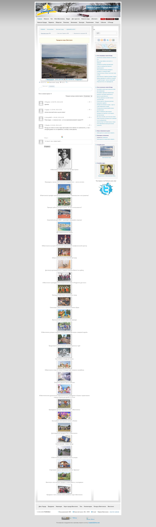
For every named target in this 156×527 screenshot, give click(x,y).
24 (62, 79)
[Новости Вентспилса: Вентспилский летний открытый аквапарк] (64, 317)
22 (59, 79)
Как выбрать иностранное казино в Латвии (64, 421)
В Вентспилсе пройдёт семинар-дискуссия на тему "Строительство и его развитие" (64, 195)
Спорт (97, 22)
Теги (81, 506)
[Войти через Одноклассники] (65, 137)
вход (102, 18)
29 (71, 79)
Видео (68, 19)
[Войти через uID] (49, 137)
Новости (46, 19)
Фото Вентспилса (59, 19)
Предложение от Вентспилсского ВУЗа (106, 175)
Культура (81, 22)
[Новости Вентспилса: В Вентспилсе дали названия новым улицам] (64, 455)
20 (56, 79)
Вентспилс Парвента (62, 33)
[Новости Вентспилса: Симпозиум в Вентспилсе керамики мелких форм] (64, 305)
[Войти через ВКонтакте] (53, 137)
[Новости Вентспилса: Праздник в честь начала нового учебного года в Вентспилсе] (64, 492)
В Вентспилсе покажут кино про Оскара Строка (64, 169)
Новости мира (85, 19)
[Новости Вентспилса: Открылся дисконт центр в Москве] (64, 380)
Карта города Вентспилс (71, 506)
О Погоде (110, 22)
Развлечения (90, 22)
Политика (66, 22)
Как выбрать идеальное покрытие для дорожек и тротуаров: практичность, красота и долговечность (105, 94)
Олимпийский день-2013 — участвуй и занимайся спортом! (64, 220)
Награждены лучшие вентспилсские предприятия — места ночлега (64, 182)
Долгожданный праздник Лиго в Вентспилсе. (64, 433)
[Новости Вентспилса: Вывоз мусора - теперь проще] (64, 441)
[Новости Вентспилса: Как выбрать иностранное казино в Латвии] (64, 418)
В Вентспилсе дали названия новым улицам (64, 457)
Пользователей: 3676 (65, 512)
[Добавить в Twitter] (108, 40)
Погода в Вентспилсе (100, 506)
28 (69, 79)
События (103, 22)
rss (117, 18)
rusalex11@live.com (94, 522)
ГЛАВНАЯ (43, 29)
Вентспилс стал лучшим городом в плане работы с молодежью (64, 482)
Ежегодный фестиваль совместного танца (64, 295)
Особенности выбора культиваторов (105, 64)
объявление (105, 137)
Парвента (51, 22)
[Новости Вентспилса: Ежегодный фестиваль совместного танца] (64, 293)
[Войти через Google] (62, 137)
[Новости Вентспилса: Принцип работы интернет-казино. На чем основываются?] (64, 205)
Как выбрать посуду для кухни (64, 359)
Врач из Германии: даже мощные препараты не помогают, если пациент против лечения (105, 113)
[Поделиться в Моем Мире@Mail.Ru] (113, 40)
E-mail (94, 512)
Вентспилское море (106, 157)
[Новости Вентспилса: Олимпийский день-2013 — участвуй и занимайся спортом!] (64, 217)
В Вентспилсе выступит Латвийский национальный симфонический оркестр (64, 246)
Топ (52, 19)
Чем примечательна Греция (64, 232)
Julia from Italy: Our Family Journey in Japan (106, 121)
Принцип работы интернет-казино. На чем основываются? (64, 207)
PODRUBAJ (47, 512)
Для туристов (76, 19)
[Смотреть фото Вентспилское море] (106, 155)
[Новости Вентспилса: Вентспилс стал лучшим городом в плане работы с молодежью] (64, 480)
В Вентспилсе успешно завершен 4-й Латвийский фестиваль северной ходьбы (64, 332)
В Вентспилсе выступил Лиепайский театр (64, 258)
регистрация (110, 18)
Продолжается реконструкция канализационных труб (64, 345)
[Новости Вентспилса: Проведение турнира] (64, 407)
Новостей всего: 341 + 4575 (82, 512)
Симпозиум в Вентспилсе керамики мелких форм (64, 307)
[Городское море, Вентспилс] (64, 61)
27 (68, 79)
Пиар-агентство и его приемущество (105, 81)
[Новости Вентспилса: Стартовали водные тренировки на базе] (64, 467)
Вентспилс (111, 506)
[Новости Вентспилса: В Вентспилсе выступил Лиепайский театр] (64, 255)
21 (57, 79)
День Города (42, 506)
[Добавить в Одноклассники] (102, 40)
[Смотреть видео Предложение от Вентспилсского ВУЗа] (106, 173)
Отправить (47, 146)
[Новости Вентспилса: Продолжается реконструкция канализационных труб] (64, 343)
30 (73, 79)
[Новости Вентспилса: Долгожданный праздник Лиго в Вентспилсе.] (64, 431)
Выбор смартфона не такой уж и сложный (106, 78)
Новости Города (42, 22)
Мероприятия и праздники (79, 33)
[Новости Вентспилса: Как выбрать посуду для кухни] (64, 356)
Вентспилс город (60, 29)
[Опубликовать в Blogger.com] (110, 40)
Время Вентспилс (103, 512)
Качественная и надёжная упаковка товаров (106, 76)
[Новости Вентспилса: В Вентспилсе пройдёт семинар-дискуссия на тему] (64, 193)
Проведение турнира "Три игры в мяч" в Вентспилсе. (64, 409)
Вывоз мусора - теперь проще (64, 444)
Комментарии (88, 506)
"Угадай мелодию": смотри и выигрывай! (106, 79)
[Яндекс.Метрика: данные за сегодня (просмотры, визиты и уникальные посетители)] (90, 518)
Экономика (74, 22)
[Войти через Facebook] (56, 137)
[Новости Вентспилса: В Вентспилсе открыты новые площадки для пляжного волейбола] (64, 367)
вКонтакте (94, 19)
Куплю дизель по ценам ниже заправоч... (106, 132)
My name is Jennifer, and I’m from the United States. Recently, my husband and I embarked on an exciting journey (106, 118)
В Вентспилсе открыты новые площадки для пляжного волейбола (64, 370)
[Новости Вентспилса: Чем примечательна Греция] (64, 230)
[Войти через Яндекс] (59, 137)
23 (61, 79)
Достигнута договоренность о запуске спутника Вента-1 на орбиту (64, 270)
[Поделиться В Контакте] (99, 40)
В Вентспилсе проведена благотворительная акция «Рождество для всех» (64, 282)
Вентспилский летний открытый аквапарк (64, 320)
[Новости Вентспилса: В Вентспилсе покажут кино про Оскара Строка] (64, 167)
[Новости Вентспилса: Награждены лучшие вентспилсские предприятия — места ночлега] (64, 179)
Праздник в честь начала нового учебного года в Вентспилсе (64, 494)
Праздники (51, 506)
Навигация (59, 506)
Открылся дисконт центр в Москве (64, 382)
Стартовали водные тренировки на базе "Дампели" (64, 470)
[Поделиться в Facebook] (105, 40)
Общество (59, 22)
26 (66, 79)
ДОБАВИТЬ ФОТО (70, 29)
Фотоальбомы (50, 29)
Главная (39, 19)
